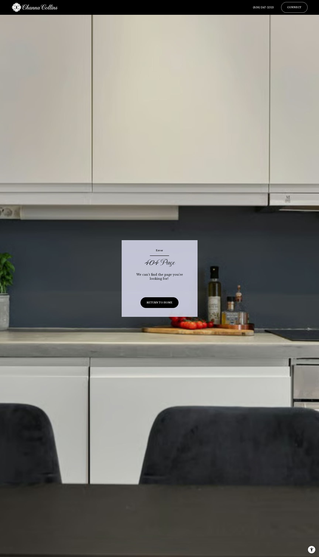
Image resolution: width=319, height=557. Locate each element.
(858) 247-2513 (263, 7)
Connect (294, 7)
